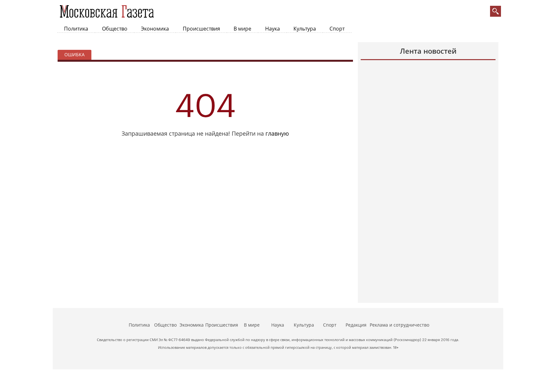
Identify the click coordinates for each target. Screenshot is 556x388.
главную (277, 134)
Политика (76, 29)
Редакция (356, 325)
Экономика (155, 29)
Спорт (337, 29)
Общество (114, 29)
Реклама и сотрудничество (399, 325)
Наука (272, 29)
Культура (304, 29)
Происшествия (201, 29)
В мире (242, 29)
